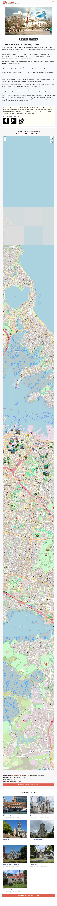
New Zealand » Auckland (17, 775)
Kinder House (34, 864)
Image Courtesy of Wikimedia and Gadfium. (11, 866)
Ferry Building (7, 815)
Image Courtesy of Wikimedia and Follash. (11, 817)
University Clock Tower (36, 840)
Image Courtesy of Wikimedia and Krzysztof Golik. (39, 817)
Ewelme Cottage (8, 889)
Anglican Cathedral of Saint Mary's (12, 864)
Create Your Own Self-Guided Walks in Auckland (28, 134)
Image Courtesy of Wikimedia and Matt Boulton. (39, 842)
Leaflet (39, 769)
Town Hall (6, 840)
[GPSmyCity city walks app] (11, 2)
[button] (18, 432)
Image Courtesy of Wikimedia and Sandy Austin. (11, 103)
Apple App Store (44, 108)
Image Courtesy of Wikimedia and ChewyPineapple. (13, 842)
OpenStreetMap (45, 769)
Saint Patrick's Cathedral (37, 815)
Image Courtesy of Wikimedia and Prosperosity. (39, 866)
